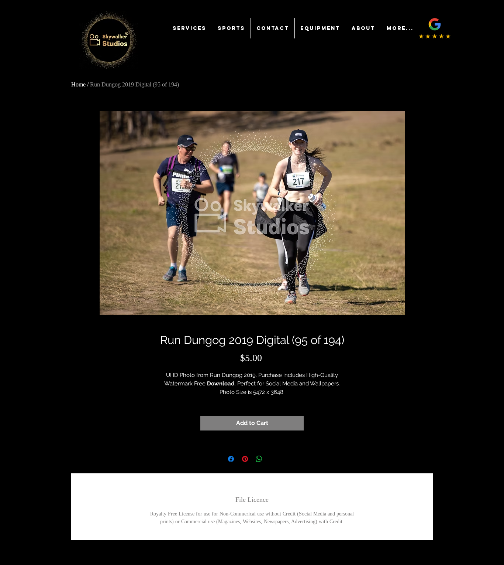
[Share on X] (273, 459)
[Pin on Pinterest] (245, 459)
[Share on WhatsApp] (259, 459)
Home (78, 84)
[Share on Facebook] (231, 459)
